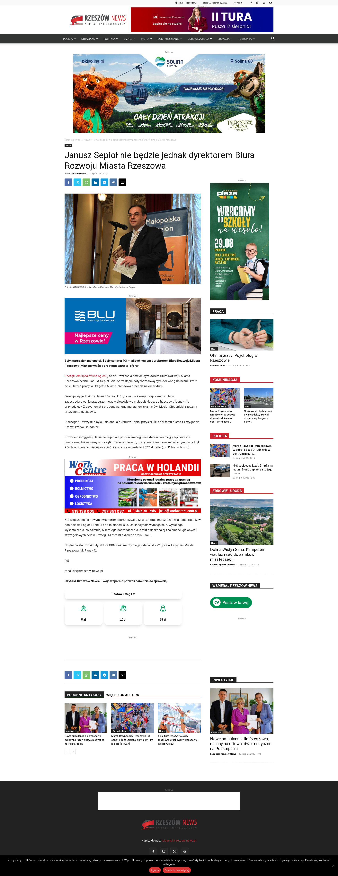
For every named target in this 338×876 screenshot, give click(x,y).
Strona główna (72, 139)
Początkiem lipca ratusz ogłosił (86, 376)
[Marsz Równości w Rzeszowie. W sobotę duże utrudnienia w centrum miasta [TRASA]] (132, 718)
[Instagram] (258, 2)
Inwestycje (71, 731)
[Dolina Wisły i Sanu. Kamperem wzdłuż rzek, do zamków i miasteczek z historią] (241, 522)
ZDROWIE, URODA (198, 39)
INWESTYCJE (223, 680)
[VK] (113, 182)
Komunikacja (224, 380)
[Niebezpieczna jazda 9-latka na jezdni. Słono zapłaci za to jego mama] (220, 470)
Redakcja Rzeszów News (223, 753)
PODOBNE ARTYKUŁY (84, 695)
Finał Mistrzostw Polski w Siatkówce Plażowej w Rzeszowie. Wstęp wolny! (178, 740)
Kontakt (238, 2)
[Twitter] (264, 2)
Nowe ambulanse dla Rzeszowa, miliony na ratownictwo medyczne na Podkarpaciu (84, 740)
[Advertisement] (132, 645)
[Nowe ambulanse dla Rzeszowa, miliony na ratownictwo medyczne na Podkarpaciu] (86, 718)
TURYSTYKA (245, 39)
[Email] (122, 182)
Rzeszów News (78, 173)
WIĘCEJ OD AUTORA (122, 695)
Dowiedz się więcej (177, 870)
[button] (273, 39)
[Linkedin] (95, 182)
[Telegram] (104, 182)
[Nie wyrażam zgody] (333, 866)
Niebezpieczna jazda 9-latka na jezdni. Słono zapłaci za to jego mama (253, 469)
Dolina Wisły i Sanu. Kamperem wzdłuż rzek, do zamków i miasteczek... (237, 554)
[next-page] (73, 751)
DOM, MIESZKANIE (168, 39)
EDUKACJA (223, 39)
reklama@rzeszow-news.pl (179, 840)
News (87, 139)
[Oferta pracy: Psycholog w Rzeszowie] (241, 335)
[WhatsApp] (86, 182)
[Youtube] (270, 2)
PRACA (218, 311)
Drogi (247, 406)
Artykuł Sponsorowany (222, 564)
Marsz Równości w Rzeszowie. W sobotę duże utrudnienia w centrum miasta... (252, 449)
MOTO (145, 39)
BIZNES (128, 39)
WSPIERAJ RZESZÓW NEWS (234, 586)
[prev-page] (67, 751)
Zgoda (155, 870)
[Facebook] (251, 2)
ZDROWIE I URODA (227, 491)
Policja (219, 436)
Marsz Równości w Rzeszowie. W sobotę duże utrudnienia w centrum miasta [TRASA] (132, 740)
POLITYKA (109, 39)
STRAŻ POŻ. (88, 39)
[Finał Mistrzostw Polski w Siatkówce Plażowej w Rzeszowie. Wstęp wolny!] (179, 718)
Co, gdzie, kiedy (119, 731)
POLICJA (68, 39)
